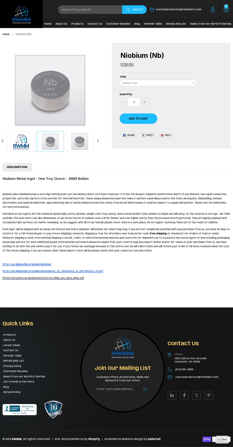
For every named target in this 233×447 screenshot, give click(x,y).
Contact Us (95, 24)
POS (57, 439)
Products (77, 24)
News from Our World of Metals (210, 24)
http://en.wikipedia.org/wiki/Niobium (27, 264)
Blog (137, 24)
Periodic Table (153, 24)
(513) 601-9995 (184, 369)
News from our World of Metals (24, 376)
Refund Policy (11, 392)
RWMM (178, 354)
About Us (61, 24)
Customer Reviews (118, 24)
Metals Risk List (176, 24)
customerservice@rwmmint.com (178, 9)
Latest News (11, 345)
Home (6, 34)
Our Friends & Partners (18, 381)
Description (17, 167)
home (47, 24)
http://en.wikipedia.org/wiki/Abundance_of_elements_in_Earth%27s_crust (53, 271)
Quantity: (126, 94)
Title (123, 77)
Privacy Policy (12, 366)
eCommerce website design (124, 439)
